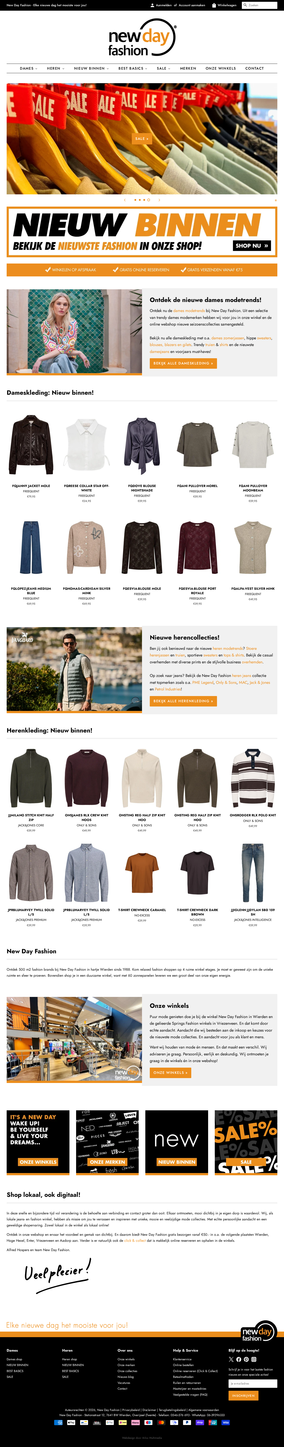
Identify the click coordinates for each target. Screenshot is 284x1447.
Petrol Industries (168, 689)
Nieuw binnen (90, 68)
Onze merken (126, 1365)
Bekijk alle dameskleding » (183, 363)
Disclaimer (149, 1410)
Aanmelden (164, 5)
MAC (243, 682)
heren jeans (241, 675)
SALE (10, 1377)
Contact (254, 68)
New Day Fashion (108, 1410)
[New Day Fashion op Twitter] (231, 1361)
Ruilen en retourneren (187, 1383)
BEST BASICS (131, 68)
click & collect (135, 1240)
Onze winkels (221, 68)
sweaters (264, 338)
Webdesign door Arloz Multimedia (142, 1438)
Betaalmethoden (183, 1377)
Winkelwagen (227, 5)
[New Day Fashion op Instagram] (253, 1361)
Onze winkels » (170, 1072)
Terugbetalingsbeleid (172, 1410)
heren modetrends (228, 648)
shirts (224, 345)
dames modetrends (189, 311)
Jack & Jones (260, 682)
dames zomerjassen (227, 338)
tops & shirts (234, 655)
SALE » (142, 138)
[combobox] (259, 5)
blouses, (157, 345)
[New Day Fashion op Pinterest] (246, 1361)
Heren (54, 68)
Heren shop (69, 1359)
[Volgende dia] (159, 200)
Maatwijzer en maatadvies (189, 1388)
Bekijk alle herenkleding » (183, 701)
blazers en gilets (178, 345)
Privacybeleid (131, 1410)
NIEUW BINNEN (17, 1365)
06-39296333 (216, 1415)
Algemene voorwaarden (203, 1410)
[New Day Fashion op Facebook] (238, 1361)
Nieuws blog (126, 1377)
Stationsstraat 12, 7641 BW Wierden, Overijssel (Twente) (120, 1415)
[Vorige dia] (125, 200)
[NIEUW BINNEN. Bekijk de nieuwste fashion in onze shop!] (142, 256)
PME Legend (202, 682)
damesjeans (159, 351)
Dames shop (14, 1359)
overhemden (252, 662)
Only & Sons (226, 682)
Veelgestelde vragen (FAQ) (190, 1394)
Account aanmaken (192, 5)
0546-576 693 (180, 1415)
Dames (27, 68)
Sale (162, 68)
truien (210, 345)
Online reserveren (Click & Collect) (195, 1371)
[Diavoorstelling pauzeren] (276, 200)
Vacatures (124, 1383)
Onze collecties (127, 1371)
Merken (188, 68)
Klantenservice (182, 1359)
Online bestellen (183, 1365)
